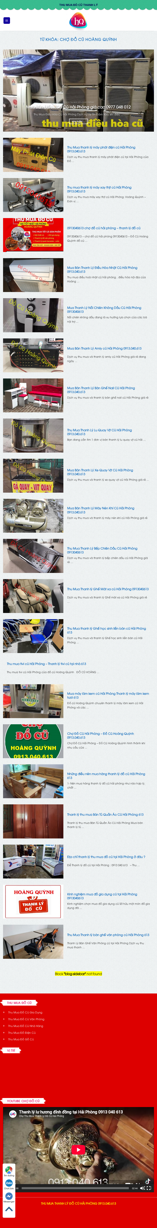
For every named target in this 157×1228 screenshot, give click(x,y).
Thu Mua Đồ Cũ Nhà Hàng (25, 1026)
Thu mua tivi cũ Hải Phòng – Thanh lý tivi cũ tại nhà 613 (46, 664)
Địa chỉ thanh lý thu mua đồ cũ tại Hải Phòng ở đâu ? (106, 857)
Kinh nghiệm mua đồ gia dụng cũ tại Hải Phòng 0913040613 (102, 896)
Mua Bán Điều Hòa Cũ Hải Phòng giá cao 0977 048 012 (78, 106)
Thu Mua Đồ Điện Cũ (22, 1032)
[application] (78, 1149)
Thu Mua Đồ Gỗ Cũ (21, 1039)
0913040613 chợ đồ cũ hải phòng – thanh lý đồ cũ (103, 228)
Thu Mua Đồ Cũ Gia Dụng (25, 1012)
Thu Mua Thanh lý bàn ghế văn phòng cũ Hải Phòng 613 (108, 935)
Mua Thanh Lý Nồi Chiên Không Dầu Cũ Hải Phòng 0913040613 (104, 309)
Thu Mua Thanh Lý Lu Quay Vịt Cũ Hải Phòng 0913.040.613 (99, 432)
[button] (6, 20)
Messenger (9, 1201)
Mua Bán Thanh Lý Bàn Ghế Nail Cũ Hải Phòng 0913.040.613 (101, 390)
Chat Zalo (9, 1188)
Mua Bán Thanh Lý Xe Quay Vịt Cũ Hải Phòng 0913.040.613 (100, 472)
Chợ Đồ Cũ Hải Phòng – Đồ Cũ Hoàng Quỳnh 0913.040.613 (100, 735)
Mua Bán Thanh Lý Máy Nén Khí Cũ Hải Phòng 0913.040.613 (100, 510)
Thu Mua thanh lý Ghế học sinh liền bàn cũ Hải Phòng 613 (106, 630)
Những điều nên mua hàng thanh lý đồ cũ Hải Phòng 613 (106, 776)
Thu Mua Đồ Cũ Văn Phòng (26, 1019)
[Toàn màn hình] (149, 1188)
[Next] (145, 90)
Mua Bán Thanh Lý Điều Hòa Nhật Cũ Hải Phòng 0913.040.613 (102, 269)
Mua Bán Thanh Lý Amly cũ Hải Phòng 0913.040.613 (104, 348)
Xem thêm (78, 121)
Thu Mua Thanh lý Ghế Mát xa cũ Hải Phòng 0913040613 (108, 589)
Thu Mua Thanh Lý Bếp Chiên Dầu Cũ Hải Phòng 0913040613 (102, 550)
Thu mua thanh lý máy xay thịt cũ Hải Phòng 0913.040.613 (99, 189)
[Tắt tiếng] (142, 1188)
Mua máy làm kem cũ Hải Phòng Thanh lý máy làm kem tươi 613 (108, 695)
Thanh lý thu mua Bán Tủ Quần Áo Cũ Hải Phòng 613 (105, 814)
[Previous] (11, 90)
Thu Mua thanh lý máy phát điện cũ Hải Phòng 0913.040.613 (101, 149)
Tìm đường (9, 1175)
